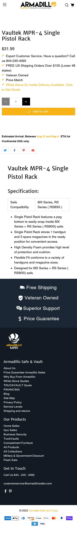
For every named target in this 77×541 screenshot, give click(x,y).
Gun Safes (10, 430)
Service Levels (13, 406)
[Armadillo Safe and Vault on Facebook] (6, 492)
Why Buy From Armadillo (19, 376)
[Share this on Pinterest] (23, 150)
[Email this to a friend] (33, 150)
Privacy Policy (13, 402)
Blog (6, 393)
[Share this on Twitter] (5, 150)
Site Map (9, 398)
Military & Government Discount (24, 455)
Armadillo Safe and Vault (42, 510)
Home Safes (11, 425)
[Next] (69, 19)
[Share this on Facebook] (14, 150)
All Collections (13, 451)
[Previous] (7, 19)
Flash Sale (10, 460)
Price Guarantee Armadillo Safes (24, 372)
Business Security (15, 434)
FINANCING (12, 389)
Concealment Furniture (18, 443)
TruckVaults (11, 438)
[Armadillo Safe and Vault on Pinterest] (10, 492)
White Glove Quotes (16, 381)
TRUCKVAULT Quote (18, 385)
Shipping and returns (17, 411)
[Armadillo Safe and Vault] (38, 5)
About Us (9, 368)
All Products (11, 447)
